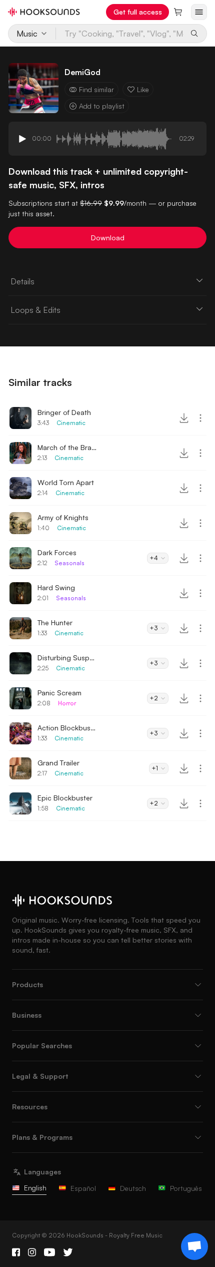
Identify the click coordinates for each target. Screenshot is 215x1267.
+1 (155, 768)
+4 (154, 558)
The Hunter (55, 622)
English (35, 1187)
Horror (67, 703)
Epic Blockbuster (65, 797)
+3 (154, 628)
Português (186, 1188)
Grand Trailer (59, 762)
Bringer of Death (64, 412)
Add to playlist (101, 106)
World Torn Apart (66, 482)
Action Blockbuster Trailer (68, 727)
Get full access (138, 12)
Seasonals (69, 563)
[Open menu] (199, 12)
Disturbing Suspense (68, 657)
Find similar (96, 89)
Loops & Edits (35, 310)
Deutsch (133, 1188)
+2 (154, 698)
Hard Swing (56, 587)
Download (107, 237)
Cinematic (71, 423)
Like (143, 89)
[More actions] (200, 418)
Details (22, 281)
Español (83, 1188)
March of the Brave (68, 447)
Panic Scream (60, 692)
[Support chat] (194, 1246)
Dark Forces (57, 552)
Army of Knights (63, 517)
